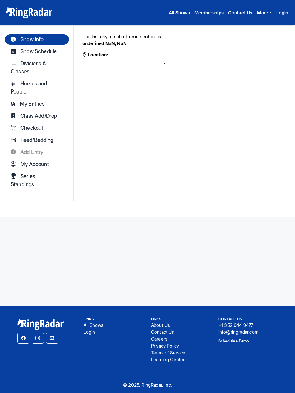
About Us (160, 325)
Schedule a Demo (233, 341)
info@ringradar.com (238, 332)
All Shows (179, 13)
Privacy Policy (165, 346)
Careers (159, 339)
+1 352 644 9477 (235, 325)
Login (282, 13)
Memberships (209, 13)
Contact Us (240, 13)
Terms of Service (168, 353)
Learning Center (167, 360)
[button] (23, 338)
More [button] (262, 13)
